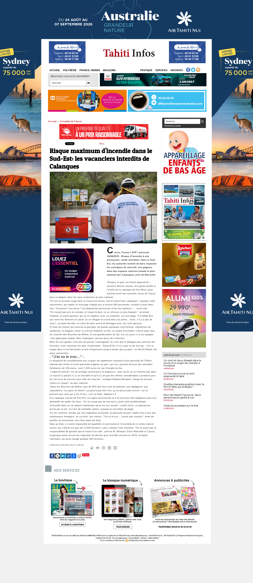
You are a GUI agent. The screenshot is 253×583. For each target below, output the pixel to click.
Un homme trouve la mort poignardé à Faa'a (179, 375)
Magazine (109, 70)
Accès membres (107, 540)
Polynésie (70, 70)
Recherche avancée (172, 126)
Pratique (146, 70)
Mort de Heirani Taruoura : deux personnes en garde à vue (182, 396)
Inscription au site (147, 540)
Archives (176, 70)
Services (161, 70)
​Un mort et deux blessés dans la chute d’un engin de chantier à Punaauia (182, 363)
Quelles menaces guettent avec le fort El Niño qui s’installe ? (184, 385)
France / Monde (90, 70)
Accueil (54, 70)
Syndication (134, 540)
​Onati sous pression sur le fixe (181, 405)
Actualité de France (71, 121)
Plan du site (120, 540)
